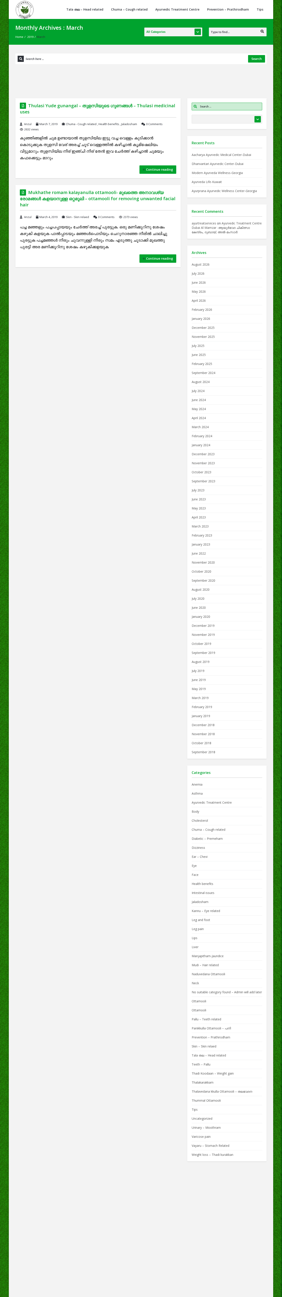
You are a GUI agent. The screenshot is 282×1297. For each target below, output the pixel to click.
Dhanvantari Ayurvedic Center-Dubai (217, 164)
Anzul (28, 124)
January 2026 (201, 318)
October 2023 (201, 472)
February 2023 (202, 535)
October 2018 (201, 743)
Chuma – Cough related (129, 9)
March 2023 (200, 526)
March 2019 (200, 698)
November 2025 (203, 337)
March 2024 (200, 427)
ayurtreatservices (204, 223)
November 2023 (203, 463)
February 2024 (202, 436)
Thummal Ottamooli (206, 1100)
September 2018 (203, 752)
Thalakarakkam (202, 1082)
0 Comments (154, 124)
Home (19, 37)
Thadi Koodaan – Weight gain (213, 1073)
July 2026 (198, 273)
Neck (195, 983)
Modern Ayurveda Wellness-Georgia (217, 173)
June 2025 (199, 355)
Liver (195, 947)
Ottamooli (199, 1001)
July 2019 (198, 671)
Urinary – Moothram (206, 1127)
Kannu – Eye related (206, 911)
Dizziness (198, 848)
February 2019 (202, 707)
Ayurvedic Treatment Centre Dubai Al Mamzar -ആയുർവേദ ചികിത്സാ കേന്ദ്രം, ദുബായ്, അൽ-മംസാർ (227, 227)
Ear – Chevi (200, 857)
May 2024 (199, 409)
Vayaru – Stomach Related (210, 1145)
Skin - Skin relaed (77, 217)
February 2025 (202, 364)
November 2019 (203, 635)
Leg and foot (201, 920)
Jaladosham (129, 124)
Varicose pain (201, 1136)
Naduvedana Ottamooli (208, 974)
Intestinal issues (203, 893)
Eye (194, 866)
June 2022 (199, 553)
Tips (260, 9)
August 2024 (201, 382)
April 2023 (199, 517)
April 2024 (199, 418)
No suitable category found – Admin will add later (227, 992)
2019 (30, 37)
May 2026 (199, 291)
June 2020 (199, 607)
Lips (194, 938)
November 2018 (203, 734)
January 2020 (201, 616)
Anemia (197, 784)
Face (195, 875)
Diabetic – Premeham (207, 838)
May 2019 (199, 689)
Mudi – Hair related (205, 965)
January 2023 (201, 544)
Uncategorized (202, 1118)
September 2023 (203, 481)
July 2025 (198, 346)
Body (195, 811)
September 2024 (203, 373)
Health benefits (108, 124)
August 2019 (201, 662)
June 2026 (199, 282)
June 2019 (199, 680)
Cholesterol (200, 820)
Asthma (197, 793)
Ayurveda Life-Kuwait (207, 182)
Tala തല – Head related (84, 9)
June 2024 (199, 400)
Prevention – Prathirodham (228, 9)
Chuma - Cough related (81, 124)
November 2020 (203, 562)
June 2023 (199, 499)
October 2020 (201, 571)
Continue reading (159, 169)
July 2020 (198, 598)
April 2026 (199, 300)
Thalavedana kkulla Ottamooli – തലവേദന (222, 1091)
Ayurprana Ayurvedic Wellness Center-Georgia (224, 191)
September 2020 (203, 580)
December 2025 (203, 328)
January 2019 (201, 716)
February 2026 (202, 309)
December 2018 (203, 725)
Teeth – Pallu (201, 1064)
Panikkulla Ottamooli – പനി (211, 1028)
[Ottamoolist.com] (24, 9)
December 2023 (203, 454)
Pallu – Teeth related (206, 1019)
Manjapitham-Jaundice (208, 956)
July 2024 (198, 391)
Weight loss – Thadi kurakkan (212, 1155)
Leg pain (198, 929)
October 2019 (201, 644)
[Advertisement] (141, 81)
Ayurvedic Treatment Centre (177, 9)
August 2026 (201, 264)
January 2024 (201, 445)
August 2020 (201, 589)
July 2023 (198, 490)
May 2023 (199, 508)
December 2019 (203, 626)
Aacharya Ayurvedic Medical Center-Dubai (221, 155)
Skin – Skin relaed (204, 1046)
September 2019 (203, 653)
